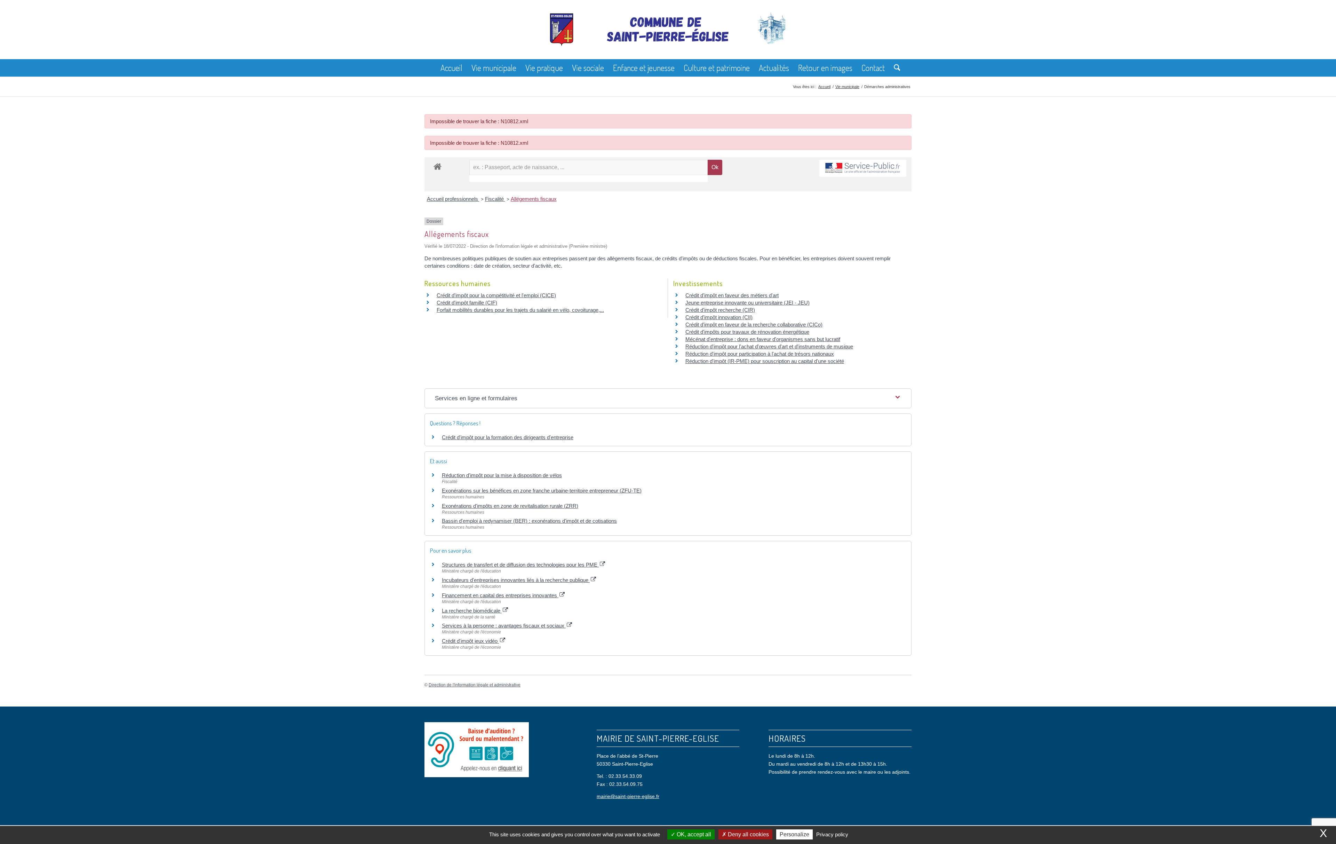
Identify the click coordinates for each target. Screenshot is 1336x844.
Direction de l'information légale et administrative (474, 685)
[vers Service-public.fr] (862, 168)
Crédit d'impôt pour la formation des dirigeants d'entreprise (507, 437)
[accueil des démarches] (437, 166)
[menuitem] (451, 68)
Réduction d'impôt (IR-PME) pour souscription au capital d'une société (764, 361)
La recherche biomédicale (472, 611)
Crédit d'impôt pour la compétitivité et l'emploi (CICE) (496, 295)
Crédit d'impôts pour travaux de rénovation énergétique (747, 332)
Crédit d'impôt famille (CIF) (467, 303)
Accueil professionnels (453, 199)
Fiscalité (495, 199)
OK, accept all (693, 834)
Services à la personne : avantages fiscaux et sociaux (504, 626)
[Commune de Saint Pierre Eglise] (668, 34)
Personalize (794, 834)
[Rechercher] (894, 68)
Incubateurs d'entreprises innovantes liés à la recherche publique (516, 580)
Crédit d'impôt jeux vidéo (470, 641)
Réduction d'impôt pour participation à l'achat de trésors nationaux (759, 354)
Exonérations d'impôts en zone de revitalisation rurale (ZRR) (510, 506)
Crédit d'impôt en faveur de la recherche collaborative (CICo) (753, 325)
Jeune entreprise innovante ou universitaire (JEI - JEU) (747, 303)
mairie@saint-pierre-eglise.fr (628, 796)
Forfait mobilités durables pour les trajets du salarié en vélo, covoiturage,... (520, 310)
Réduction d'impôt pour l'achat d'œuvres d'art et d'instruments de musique (769, 346)
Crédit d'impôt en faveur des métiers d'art (732, 295)
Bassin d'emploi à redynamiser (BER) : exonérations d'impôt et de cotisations (529, 521)
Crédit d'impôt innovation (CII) (719, 317)
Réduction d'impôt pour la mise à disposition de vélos (502, 475)
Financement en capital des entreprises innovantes (500, 595)
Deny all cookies (747, 834)
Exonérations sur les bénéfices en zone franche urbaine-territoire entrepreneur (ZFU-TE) (542, 491)
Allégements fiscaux (534, 199)
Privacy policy (832, 834)
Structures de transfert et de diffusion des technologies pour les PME (520, 565)
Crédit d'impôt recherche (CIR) (720, 310)
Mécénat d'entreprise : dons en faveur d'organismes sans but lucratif (762, 339)
